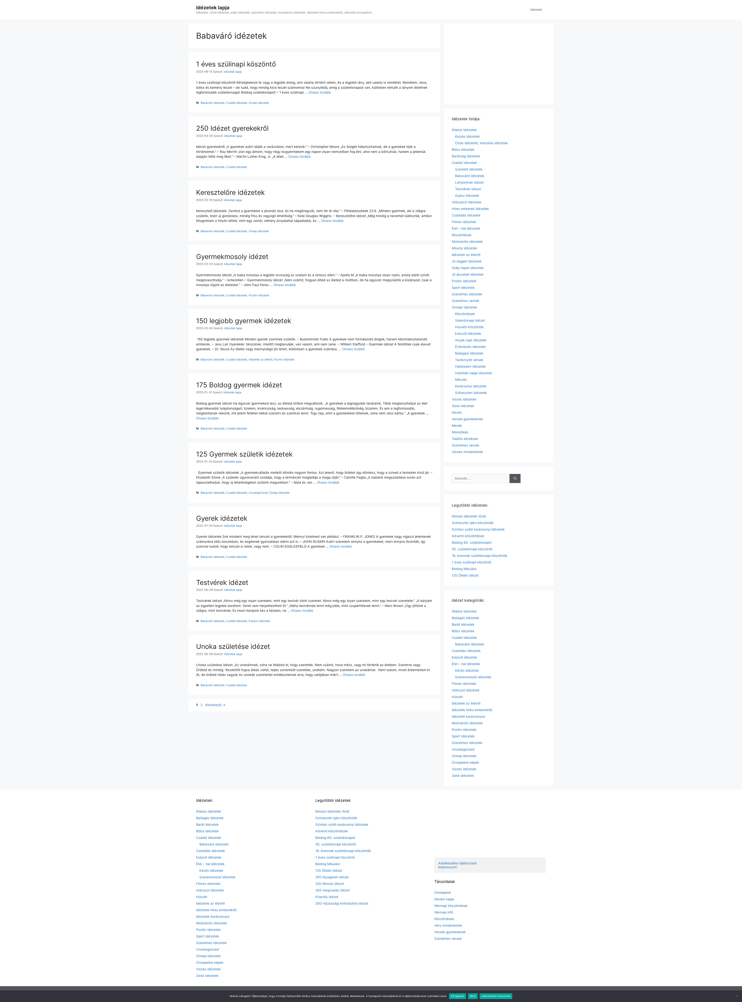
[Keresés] (515, 478)
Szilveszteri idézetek (471, 393)
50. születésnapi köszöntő (472, 549)
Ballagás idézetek (465, 618)
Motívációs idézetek (467, 242)
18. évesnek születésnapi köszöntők (479, 556)
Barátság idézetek (466, 156)
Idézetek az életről (260, 359)
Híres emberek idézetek (470, 209)
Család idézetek (236, 102)
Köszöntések (461, 235)
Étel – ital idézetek (466, 228)
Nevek (457, 412)
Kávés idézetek (467, 670)
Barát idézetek (463, 624)
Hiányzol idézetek (465, 690)
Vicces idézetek (464, 399)
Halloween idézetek (470, 366)
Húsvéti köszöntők (469, 327)
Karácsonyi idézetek (470, 386)
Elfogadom (457, 996)
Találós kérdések (465, 439)
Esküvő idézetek (259, 621)
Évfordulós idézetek (470, 347)
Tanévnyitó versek (469, 360)
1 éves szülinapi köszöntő (236, 64)
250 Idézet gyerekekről (232, 128)
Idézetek (536, 9)
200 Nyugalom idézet (332, 877)
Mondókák (460, 432)
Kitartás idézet (326, 897)
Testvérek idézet (222, 582)
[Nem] (737, 996)
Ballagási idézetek (469, 353)
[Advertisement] (499, 64)
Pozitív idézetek (259, 295)
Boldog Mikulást (464, 569)
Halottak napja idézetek (473, 373)
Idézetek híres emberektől (472, 710)
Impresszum (447, 867)
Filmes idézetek (464, 222)
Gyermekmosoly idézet (232, 256)
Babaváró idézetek (213, 102)
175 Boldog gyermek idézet (239, 385)
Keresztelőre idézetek (230, 192)
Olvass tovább (319, 92)
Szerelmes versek (465, 301)
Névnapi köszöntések (451, 906)
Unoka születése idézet (233, 646)
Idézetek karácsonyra (468, 716)
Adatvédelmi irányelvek (496, 996)
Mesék (457, 426)
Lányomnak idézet (469, 182)
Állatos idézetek (464, 130)
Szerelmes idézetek (467, 294)
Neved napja (444, 899)
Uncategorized (258, 492)
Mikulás (461, 380)
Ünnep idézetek (259, 102)
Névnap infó (443, 912)
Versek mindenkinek (467, 452)
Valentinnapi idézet (470, 320)
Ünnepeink (442, 893)
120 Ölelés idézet (465, 575)
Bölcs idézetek (463, 150)
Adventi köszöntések (468, 536)
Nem (473, 996)
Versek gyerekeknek (467, 419)
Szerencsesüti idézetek (473, 677)
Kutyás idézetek (467, 136)
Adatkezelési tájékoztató (457, 863)
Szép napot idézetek (468, 268)
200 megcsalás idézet (332, 890)
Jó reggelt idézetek (467, 261)
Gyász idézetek (467, 196)
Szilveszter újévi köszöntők (473, 523)
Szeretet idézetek (468, 169)
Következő (215, 705)
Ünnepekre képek (465, 762)
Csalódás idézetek (466, 215)
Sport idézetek (463, 288)
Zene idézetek (463, 406)
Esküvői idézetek (468, 334)
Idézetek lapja (213, 7)
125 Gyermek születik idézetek (244, 454)
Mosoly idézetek (464, 248)
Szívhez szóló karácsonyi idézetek (478, 529)
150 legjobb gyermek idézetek (243, 321)
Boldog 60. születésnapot (472, 542)
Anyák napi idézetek (471, 340)
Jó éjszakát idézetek (468, 274)
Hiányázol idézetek (466, 202)
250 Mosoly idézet (329, 884)
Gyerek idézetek (221, 518)
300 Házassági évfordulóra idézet (341, 903)
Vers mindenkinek (448, 925)
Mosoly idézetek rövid (469, 516)
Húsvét (457, 697)
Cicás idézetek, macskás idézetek (481, 143)
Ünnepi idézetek (464, 307)
